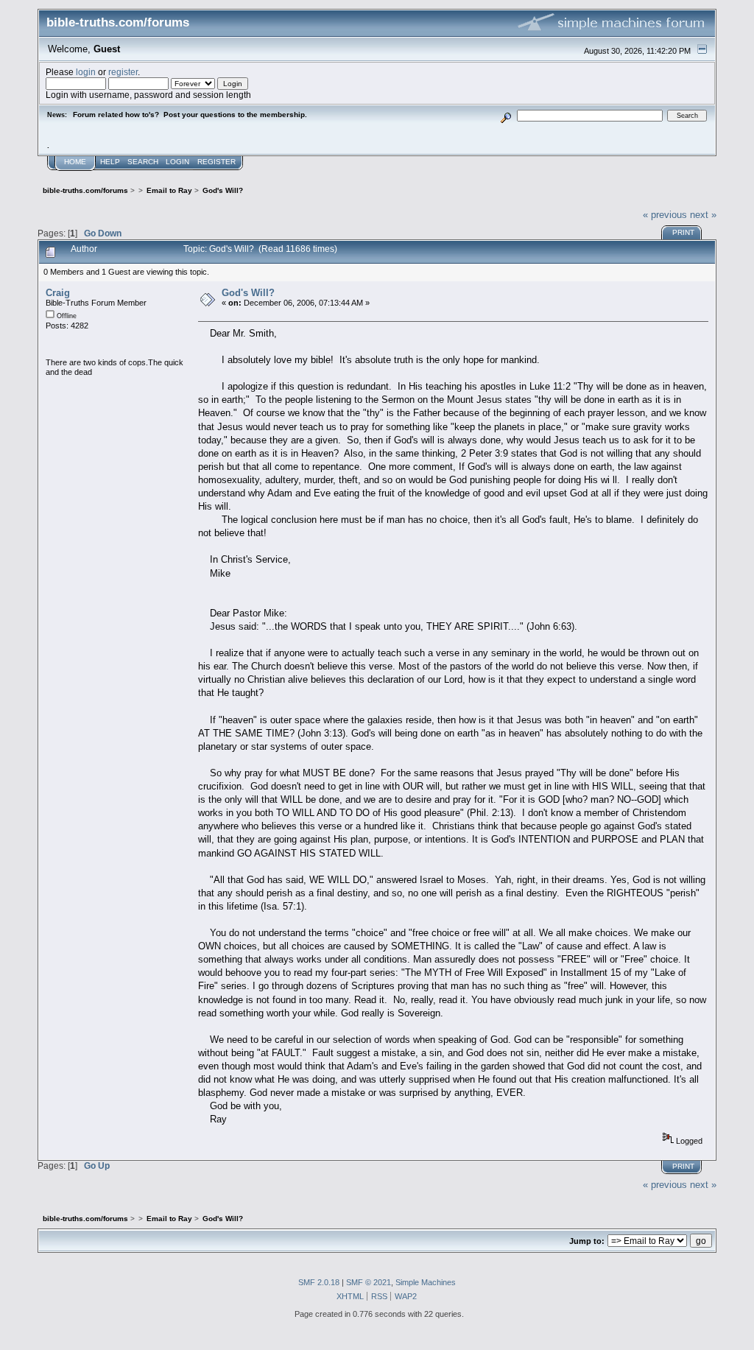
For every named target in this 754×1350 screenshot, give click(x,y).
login (86, 72)
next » (703, 214)
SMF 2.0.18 (318, 1282)
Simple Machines (425, 1282)
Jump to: (587, 1241)
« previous (665, 214)
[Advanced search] (506, 115)
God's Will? (248, 292)
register (123, 72)
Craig (58, 292)
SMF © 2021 (368, 1282)
